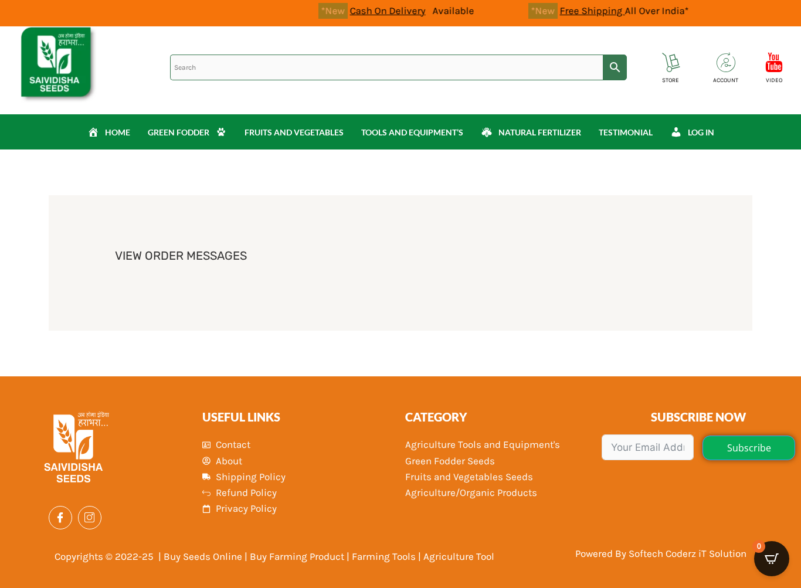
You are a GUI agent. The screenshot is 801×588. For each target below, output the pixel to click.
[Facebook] (60, 517)
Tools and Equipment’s (412, 132)
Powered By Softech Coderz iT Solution (660, 553)
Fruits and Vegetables (294, 132)
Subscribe (749, 447)
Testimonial (626, 132)
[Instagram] (89, 517)
